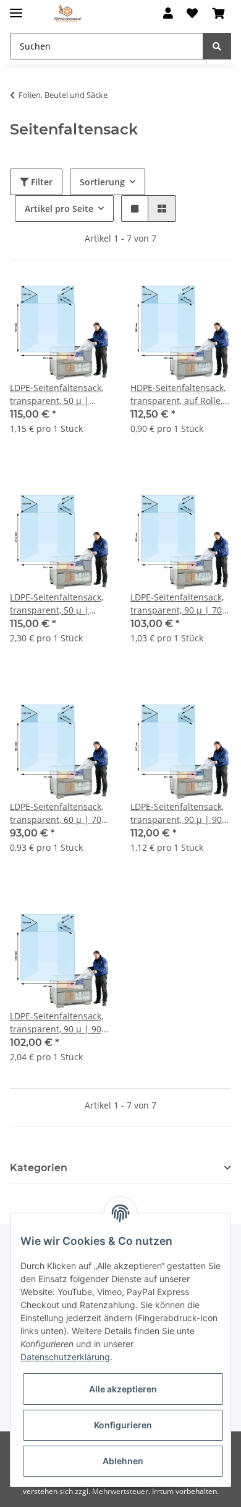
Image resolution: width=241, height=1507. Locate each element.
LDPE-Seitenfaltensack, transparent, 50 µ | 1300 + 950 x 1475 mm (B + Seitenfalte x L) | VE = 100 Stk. (59, 394)
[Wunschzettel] (192, 13)
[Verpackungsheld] (67, 14)
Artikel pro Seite (59, 208)
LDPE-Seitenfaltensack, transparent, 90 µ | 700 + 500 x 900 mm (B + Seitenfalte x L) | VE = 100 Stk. (178, 604)
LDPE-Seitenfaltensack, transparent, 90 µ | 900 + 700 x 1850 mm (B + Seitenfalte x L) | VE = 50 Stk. (60, 1022)
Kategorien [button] (38, 1168)
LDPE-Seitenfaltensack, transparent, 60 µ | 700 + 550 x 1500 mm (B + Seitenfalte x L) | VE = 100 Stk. (58, 813)
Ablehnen (123, 1461)
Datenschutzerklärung (65, 1356)
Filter (40, 182)
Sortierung (102, 182)
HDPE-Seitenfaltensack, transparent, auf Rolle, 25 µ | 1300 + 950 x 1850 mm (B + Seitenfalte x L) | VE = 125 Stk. (178, 394)
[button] (168, 13)
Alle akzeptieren (123, 1389)
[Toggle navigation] (16, 7)
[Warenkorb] (218, 13)
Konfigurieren (123, 1425)
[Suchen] (217, 46)
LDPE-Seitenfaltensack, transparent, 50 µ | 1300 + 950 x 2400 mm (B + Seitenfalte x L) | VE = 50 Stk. (59, 604)
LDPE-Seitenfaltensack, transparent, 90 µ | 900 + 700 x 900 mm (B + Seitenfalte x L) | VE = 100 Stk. (178, 813)
